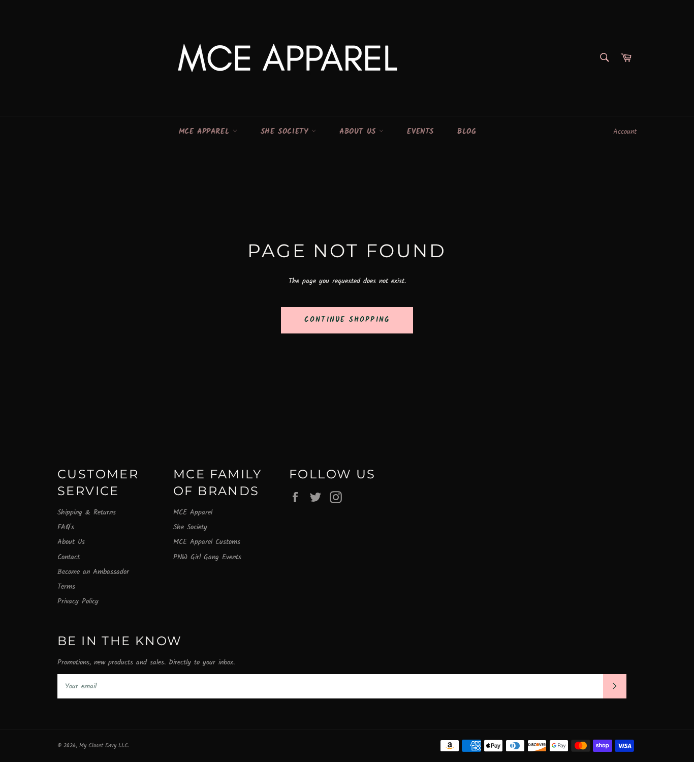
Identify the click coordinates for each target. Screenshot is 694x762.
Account (625, 131)
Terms (66, 586)
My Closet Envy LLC (103, 745)
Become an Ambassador (93, 571)
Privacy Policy (78, 601)
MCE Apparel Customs (206, 541)
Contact (68, 557)
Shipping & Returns (86, 512)
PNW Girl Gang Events (207, 557)
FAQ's (65, 527)
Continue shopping (347, 319)
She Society (286, 132)
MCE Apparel (206, 132)
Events (420, 132)
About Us (359, 132)
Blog (466, 132)
